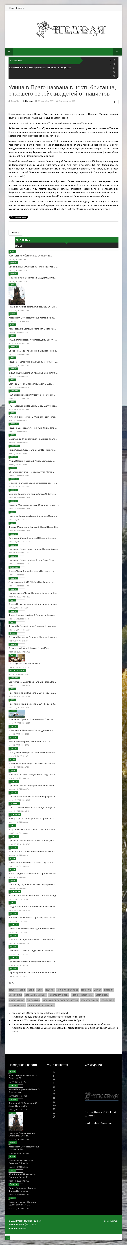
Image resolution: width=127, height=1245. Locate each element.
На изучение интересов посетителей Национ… (33, 752)
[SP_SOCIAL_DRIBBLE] (114, 76)
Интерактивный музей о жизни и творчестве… (33, 416)
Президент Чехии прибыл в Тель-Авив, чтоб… (32, 559)
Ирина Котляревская (68, 990)
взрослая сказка (89, 1000)
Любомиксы (15, 995)
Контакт (20, 8)
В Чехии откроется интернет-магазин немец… (33, 636)
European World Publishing (41, 1005)
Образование (15, 814)
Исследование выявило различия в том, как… (33, 328)
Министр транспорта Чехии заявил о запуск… (33, 493)
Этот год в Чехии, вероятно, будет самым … (32, 383)
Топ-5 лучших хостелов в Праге (25, 663)
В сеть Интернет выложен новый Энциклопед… (33, 895)
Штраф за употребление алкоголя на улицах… (33, 625)
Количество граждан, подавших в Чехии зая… (32, 950)
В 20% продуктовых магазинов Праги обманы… (33, 873)
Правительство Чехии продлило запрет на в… (33, 592)
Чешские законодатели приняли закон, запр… (33, 427)
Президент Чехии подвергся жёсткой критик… (32, 785)
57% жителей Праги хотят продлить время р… (33, 339)
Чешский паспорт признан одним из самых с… (33, 361)
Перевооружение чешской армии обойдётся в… (34, 972)
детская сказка (17, 1005)
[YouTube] (54, 1086)
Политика (13, 347)
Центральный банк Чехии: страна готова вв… (32, 681)
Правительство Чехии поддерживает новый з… (33, 961)
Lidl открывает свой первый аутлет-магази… (32, 471)
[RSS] (54, 1072)
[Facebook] (114, 60)
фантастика (33, 1000)
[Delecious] (54, 1116)
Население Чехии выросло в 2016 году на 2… (33, 692)
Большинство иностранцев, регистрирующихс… (33, 774)
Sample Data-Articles (17, 670)
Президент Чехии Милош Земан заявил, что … (33, 840)
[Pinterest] (114, 72)
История (13, 457)
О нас (11, 8)
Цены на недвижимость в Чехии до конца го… (33, 807)
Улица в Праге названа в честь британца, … (32, 460)
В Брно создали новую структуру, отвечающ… (33, 917)
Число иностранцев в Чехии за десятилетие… (32, 277)
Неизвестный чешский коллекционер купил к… (33, 796)
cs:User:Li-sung (91, 209)
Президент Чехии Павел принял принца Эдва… (33, 548)
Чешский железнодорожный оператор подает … (34, 504)
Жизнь (12, 252)
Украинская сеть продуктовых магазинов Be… (32, 317)
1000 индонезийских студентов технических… (32, 394)
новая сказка (107, 1000)
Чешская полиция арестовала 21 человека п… (33, 939)
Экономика (14, 391)
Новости (13, 263)
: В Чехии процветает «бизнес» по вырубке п (40, 67)
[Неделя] (71, 29)
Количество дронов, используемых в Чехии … (32, 719)
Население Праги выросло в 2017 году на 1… (32, 703)
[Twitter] (114, 64)
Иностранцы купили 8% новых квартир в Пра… (33, 884)
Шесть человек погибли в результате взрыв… (32, 614)
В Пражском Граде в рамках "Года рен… (29, 647)
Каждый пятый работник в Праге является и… (33, 906)
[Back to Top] (7, 1238)
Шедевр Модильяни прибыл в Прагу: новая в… (33, 526)
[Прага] (101, 1088)
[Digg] (54, 1105)
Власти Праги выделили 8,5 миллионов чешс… (33, 603)
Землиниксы (102, 995)
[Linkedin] (54, 1090)
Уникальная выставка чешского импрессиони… (33, 851)
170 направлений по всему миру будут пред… (33, 405)
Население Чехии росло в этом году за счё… (32, 862)
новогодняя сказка (59, 995)
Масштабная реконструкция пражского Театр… (33, 438)
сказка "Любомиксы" (82, 995)
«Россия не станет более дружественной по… (33, 482)
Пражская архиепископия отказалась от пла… (33, 306)
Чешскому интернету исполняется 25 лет (30, 741)
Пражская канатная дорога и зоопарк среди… (33, 515)
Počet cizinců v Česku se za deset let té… (31, 255)
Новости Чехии (17, 990)
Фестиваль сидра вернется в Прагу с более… (33, 537)
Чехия (12, 358)
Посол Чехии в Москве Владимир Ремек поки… (33, 928)
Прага (12, 285)
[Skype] (54, 1109)
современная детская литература (60, 1000)
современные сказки (35, 995)
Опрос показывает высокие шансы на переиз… (33, 350)
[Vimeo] (54, 1112)
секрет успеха (16, 1000)
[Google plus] (114, 68)
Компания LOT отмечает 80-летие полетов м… (33, 266)
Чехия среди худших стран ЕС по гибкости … (32, 449)
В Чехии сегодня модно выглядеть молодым (32, 763)
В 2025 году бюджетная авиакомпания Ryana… (33, 372)
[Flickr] (54, 1098)
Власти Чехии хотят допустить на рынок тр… (32, 570)
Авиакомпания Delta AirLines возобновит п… (31, 581)
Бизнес (12, 314)
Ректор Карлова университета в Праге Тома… (32, 818)
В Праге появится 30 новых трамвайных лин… (33, 829)
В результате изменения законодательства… (32, 730)
